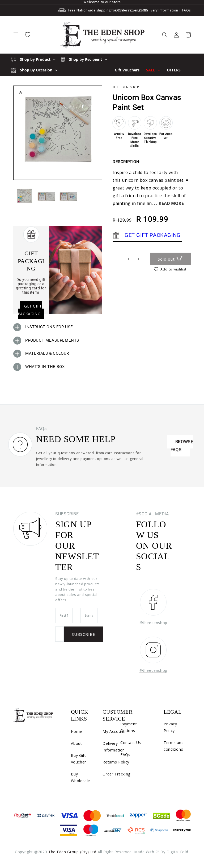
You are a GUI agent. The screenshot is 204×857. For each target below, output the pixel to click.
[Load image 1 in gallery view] (24, 196)
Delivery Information (161, 10)
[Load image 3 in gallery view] (68, 196)
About (76, 743)
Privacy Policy (170, 727)
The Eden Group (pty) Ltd (72, 851)
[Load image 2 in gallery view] (46, 196)
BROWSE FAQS (182, 445)
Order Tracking (127, 10)
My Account (114, 731)
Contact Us (130, 742)
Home (76, 731)
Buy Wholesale (80, 777)
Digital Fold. (178, 851)
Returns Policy (116, 762)
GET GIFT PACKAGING (30, 310)
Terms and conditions (174, 746)
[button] (16, 35)
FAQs (186, 10)
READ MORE (171, 203)
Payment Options (128, 727)
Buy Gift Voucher (78, 759)
